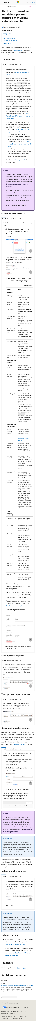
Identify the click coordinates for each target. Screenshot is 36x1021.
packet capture (18, 50)
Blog (25, 1011)
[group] (18, 806)
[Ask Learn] (30, 6)
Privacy (12, 1013)
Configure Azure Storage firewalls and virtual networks (20, 144)
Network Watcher (11, 6)
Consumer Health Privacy (8, 1016)
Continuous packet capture (15, 606)
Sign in (32, 2)
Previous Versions (16, 1011)
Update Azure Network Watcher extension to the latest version (19, 116)
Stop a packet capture (9, 38)
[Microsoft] (18, 2)
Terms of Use (23, 1016)
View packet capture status (11, 40)
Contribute (4, 1013)
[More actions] (33, 6)
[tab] (3, 64)
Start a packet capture (9, 36)
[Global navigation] (1, 2)
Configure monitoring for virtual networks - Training (17, 985)
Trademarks (4, 1018)
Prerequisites (7, 34)
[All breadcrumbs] (2, 6)
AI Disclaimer (5, 1011)
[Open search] (28, 2)
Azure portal (19, 160)
